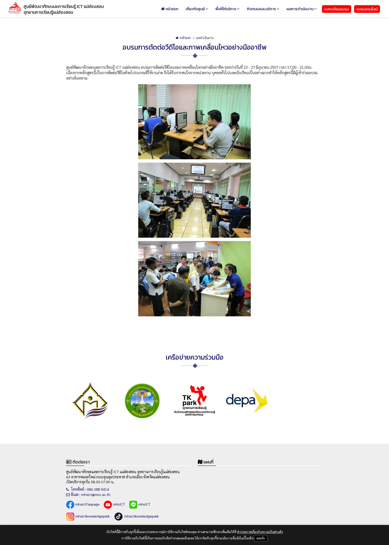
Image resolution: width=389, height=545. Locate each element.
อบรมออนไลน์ (367, 9)
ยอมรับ (261, 538)
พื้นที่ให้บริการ (225, 9)
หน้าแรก (172, 9)
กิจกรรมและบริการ (261, 9)
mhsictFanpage (87, 504)
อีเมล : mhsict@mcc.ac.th (90, 494)
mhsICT (119, 504)
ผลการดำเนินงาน (300, 9)
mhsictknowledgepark (92, 516)
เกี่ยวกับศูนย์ (195, 9)
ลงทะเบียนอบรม (336, 9)
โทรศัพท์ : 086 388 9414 (89, 489)
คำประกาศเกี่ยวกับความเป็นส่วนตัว (260, 532)
